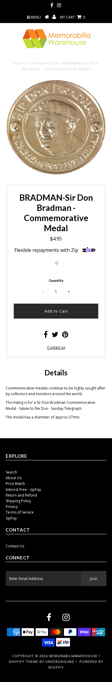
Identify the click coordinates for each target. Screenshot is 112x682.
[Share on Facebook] (46, 335)
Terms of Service (20, 512)
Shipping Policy (18, 500)
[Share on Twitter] (55, 335)
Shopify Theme (23, 661)
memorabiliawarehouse (73, 656)
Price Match (15, 483)
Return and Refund (21, 495)
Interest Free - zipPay (23, 489)
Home (20, 63)
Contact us (56, 347)
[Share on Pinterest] (65, 335)
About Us (14, 477)
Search (11, 472)
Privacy (12, 506)
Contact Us (15, 546)
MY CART (72, 17)
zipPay (11, 518)
